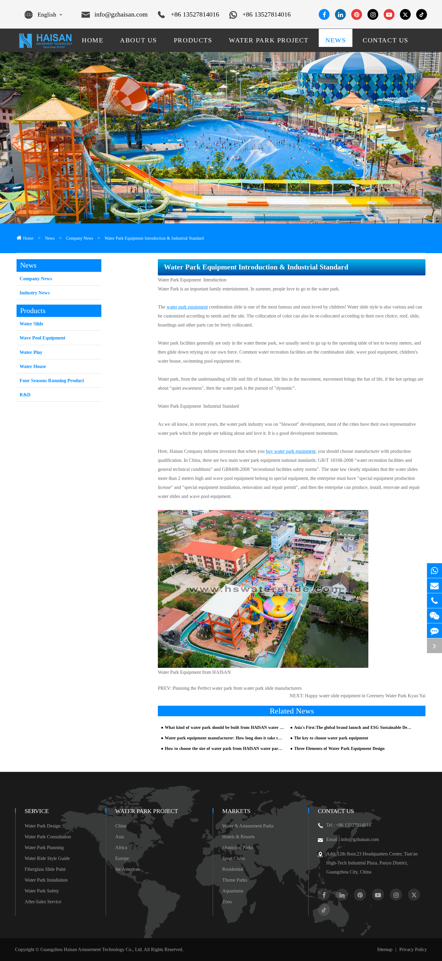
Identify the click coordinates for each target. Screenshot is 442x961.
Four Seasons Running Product (52, 380)
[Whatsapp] (434, 570)
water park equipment (187, 306)
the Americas (127, 869)
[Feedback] (434, 630)
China (121, 825)
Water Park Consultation (48, 836)
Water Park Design (42, 825)
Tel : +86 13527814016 (348, 824)
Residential (232, 869)
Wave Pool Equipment (42, 337)
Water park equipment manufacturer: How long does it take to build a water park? (224, 738)
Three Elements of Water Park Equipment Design (339, 748)
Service (37, 811)
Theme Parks (234, 880)
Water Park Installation (46, 880)
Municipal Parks (237, 847)
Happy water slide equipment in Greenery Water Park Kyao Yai (365, 695)
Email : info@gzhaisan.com (352, 839)
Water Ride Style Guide (47, 858)
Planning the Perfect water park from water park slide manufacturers (237, 688)
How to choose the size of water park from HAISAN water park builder (224, 748)
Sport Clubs (233, 858)
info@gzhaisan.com (121, 14)
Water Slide (31, 323)
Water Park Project (146, 811)
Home (28, 238)
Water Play (31, 352)
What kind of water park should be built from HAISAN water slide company (224, 727)
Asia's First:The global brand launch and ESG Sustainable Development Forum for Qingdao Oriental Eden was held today (353, 727)
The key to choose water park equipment (331, 738)
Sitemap (384, 949)
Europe (122, 858)
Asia (119, 836)
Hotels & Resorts (238, 836)
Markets (236, 811)
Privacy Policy (413, 949)
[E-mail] (434, 585)
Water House (33, 366)
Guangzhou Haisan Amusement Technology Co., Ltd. (91, 949)
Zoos (227, 901)
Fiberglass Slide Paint (45, 869)
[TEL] (434, 600)
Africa (121, 847)
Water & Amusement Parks (248, 825)
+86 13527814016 (195, 14)
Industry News (35, 292)
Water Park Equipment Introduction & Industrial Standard (154, 238)
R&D (25, 394)
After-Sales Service (43, 901)
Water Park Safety (42, 890)
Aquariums (232, 890)
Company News (79, 238)
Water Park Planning (44, 847)
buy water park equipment (290, 451)
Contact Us (336, 811)
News (49, 238)
